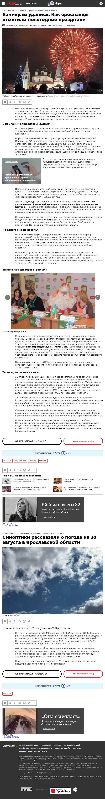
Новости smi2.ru (10, 525)
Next (98, 297)
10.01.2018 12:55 (8, 10)
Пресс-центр (46, 745)
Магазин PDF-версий (72, 745)
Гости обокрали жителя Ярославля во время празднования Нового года (31, 480)
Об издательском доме (28, 745)
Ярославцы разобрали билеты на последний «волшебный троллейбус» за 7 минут (82, 488)
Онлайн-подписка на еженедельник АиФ (35, 748)
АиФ (6, 331)
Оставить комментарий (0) (83, 441)
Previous (7, 297)
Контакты (77, 748)
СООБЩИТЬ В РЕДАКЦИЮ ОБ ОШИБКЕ (33, 751)
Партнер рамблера (41, 789)
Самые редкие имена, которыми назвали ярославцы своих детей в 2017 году (29, 488)
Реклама (57, 745)
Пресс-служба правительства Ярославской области (69, 96)
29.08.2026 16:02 (8, 533)
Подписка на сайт (62, 748)
